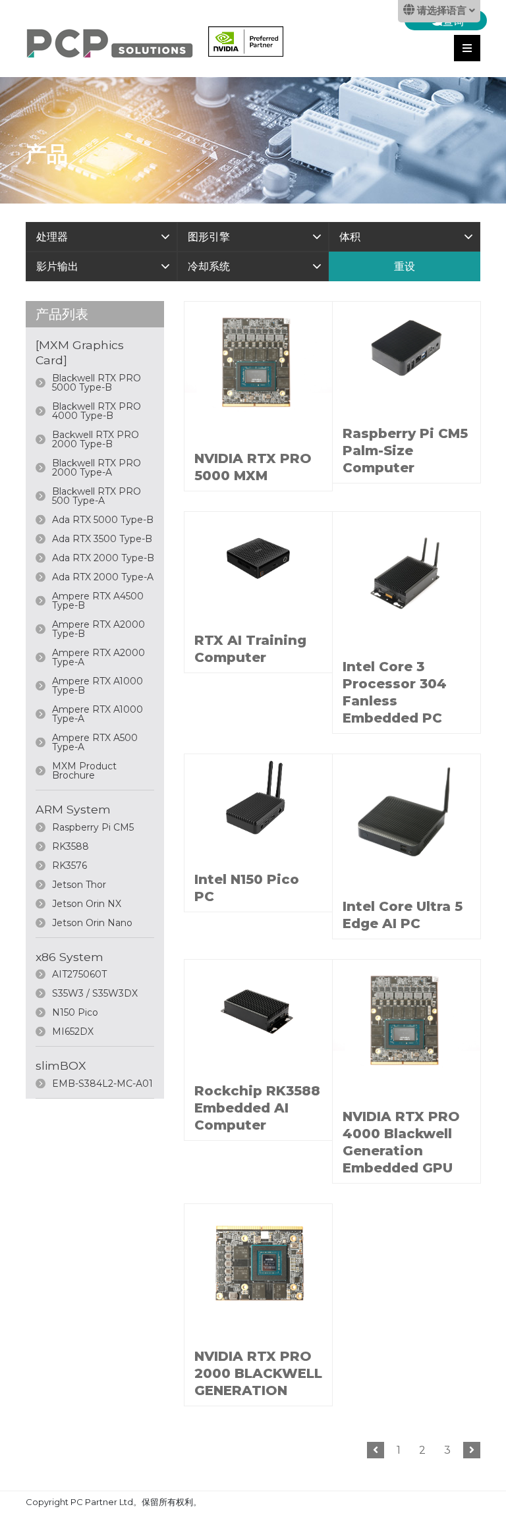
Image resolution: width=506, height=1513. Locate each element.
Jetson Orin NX (86, 903)
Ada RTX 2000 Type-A (103, 577)
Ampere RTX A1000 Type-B (97, 685)
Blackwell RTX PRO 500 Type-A (96, 496)
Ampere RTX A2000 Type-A (98, 657)
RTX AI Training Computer (250, 648)
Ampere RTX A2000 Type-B (98, 629)
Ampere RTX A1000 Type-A (97, 714)
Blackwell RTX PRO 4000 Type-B (96, 411)
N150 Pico (75, 1012)
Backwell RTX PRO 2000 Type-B (95, 439)
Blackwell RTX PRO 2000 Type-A (96, 467)
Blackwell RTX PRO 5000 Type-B (96, 382)
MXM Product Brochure (84, 770)
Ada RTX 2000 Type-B (103, 558)
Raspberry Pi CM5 (93, 827)
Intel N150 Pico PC (246, 887)
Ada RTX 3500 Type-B (102, 538)
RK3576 (69, 865)
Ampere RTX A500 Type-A (95, 742)
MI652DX (73, 1031)
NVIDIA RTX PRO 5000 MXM (253, 467)
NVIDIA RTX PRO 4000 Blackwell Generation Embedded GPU (401, 1142)
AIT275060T (79, 974)
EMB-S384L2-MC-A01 (102, 1083)
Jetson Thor (79, 884)
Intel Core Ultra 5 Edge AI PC (403, 914)
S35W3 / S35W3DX (95, 993)
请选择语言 (441, 11)
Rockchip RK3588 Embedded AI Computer (257, 1108)
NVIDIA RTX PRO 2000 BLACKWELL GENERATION (258, 1373)
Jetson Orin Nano (92, 922)
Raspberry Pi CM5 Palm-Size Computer (405, 451)
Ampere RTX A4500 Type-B (98, 600)
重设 (404, 266)
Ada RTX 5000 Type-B (103, 519)
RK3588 (70, 846)
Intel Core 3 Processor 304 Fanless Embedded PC (395, 692)
